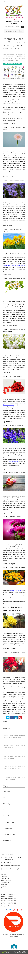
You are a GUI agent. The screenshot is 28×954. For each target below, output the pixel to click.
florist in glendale (13, 461)
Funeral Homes (5, 882)
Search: (5, 721)
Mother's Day (6, 804)
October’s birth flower (15, 590)
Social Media (6, 791)
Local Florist (4, 884)
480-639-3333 (7, 862)
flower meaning (7, 840)
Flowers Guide (7, 810)
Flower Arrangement (8, 822)
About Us (3, 874)
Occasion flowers (7, 816)
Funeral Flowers (7, 828)
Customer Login (5, 878)
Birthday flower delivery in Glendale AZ (14, 265)
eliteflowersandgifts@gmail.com (12, 865)
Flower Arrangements (9, 834)
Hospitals (3, 886)
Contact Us (4, 876)
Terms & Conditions (6, 880)
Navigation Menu (10, 31)
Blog (4, 797)
